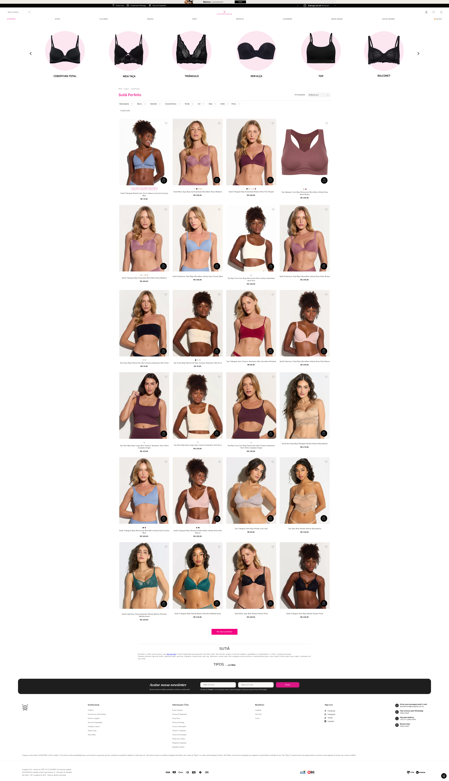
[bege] (198, 188)
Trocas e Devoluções (179, 726)
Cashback (258, 710)
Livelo (257, 718)
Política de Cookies (178, 739)
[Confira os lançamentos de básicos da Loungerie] (224, 2)
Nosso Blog (91, 735)
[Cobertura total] (65, 53)
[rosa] (253, 188)
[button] (426, 12)
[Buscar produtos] (29, 12)
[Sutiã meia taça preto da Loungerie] (129, 53)
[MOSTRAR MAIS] (224, 632)
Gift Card (258, 714)
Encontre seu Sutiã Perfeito (97, 714)
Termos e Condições (179, 730)
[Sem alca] (256, 53)
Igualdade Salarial (178, 747)
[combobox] (19, 12)
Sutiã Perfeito (135, 89)
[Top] (320, 53)
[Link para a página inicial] (120, 88)
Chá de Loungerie (94, 718)
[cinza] (249, 188)
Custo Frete (176, 718)
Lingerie (126, 89)
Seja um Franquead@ (95, 722)
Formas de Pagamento (179, 714)
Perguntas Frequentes (179, 743)
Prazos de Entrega (178, 722)
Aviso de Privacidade (179, 735)
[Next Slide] (335, 5)
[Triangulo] (192, 53)
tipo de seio (171, 654)
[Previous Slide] (297, 5)
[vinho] (255, 188)
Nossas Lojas (92, 730)
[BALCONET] (384, 53)
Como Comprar (177, 710)
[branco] (194, 188)
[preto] (196, 188)
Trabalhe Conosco (94, 726)
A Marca (90, 710)
